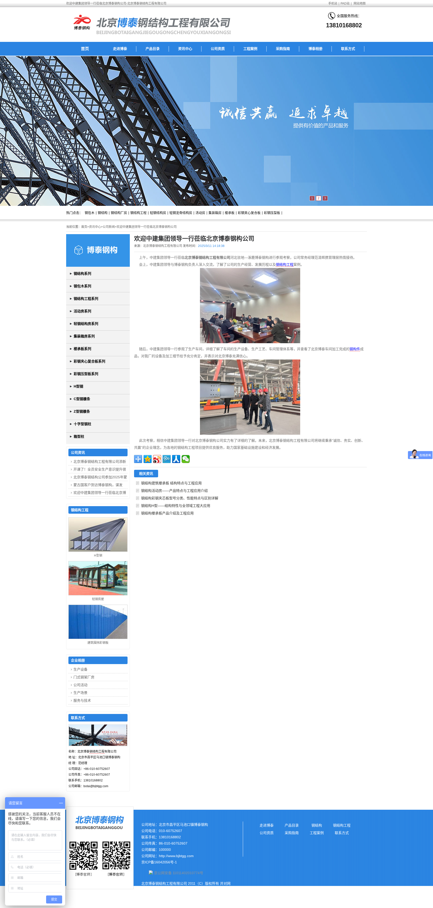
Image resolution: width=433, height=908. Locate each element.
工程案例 (250, 49)
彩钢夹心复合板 (249, 213)
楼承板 (230, 213)
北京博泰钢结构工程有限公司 (162, 246)
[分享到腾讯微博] (167, 459)
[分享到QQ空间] (148, 459)
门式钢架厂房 (83, 677)
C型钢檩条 (82, 399)
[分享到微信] (186, 459)
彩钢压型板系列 (86, 374)
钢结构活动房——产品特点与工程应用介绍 (174, 491)
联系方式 (348, 49)
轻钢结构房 (158, 213)
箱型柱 (79, 436)
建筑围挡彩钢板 (98, 643)
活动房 (200, 213)
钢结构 (102, 213)
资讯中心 (185, 49)
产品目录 (153, 49)
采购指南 (283, 49)
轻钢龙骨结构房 (180, 213)
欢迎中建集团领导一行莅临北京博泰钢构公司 (147, 227)
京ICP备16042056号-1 (159, 862)
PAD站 (345, 3)
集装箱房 (215, 213)
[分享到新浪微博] (157, 459)
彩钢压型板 (272, 213)
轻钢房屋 (98, 599)
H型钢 (78, 386)
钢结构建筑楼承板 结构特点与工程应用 (171, 483)
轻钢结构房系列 (86, 324)
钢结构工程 (138, 213)
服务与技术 (82, 700)
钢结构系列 (82, 273)
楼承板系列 (82, 349)
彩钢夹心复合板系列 (89, 361)
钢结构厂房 (119, 213)
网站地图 (360, 3)
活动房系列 (82, 311)
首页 (85, 49)
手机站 (332, 3)
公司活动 (80, 685)
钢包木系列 (82, 286)
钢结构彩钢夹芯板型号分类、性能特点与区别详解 (179, 498)
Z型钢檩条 (82, 411)
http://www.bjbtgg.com (176, 856)
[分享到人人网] (176, 459)
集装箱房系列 (84, 336)
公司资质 (218, 49)
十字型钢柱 (82, 424)
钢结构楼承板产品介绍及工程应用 (167, 513)
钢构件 (355, 349)
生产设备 (80, 669)
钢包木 (89, 213)
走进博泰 (120, 49)
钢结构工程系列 (86, 299)
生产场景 (80, 693)
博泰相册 (315, 49)
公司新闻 (109, 227)
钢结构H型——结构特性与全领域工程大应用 (175, 506)
